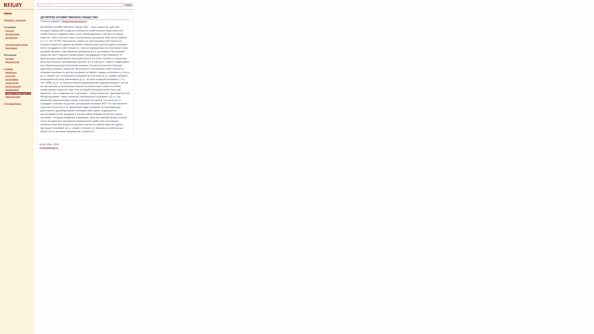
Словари (8, 69)
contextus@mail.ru (48, 148)
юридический (12, 97)
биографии (11, 48)
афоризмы (11, 72)
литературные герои (16, 45)
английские (11, 38)
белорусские (12, 34)
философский (13, 86)
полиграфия (11, 79)
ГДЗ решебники (12, 104)
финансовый (12, 90)
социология (11, 83)
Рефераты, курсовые (15, 20)
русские (9, 31)
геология (10, 76)
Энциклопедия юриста (74, 21)
